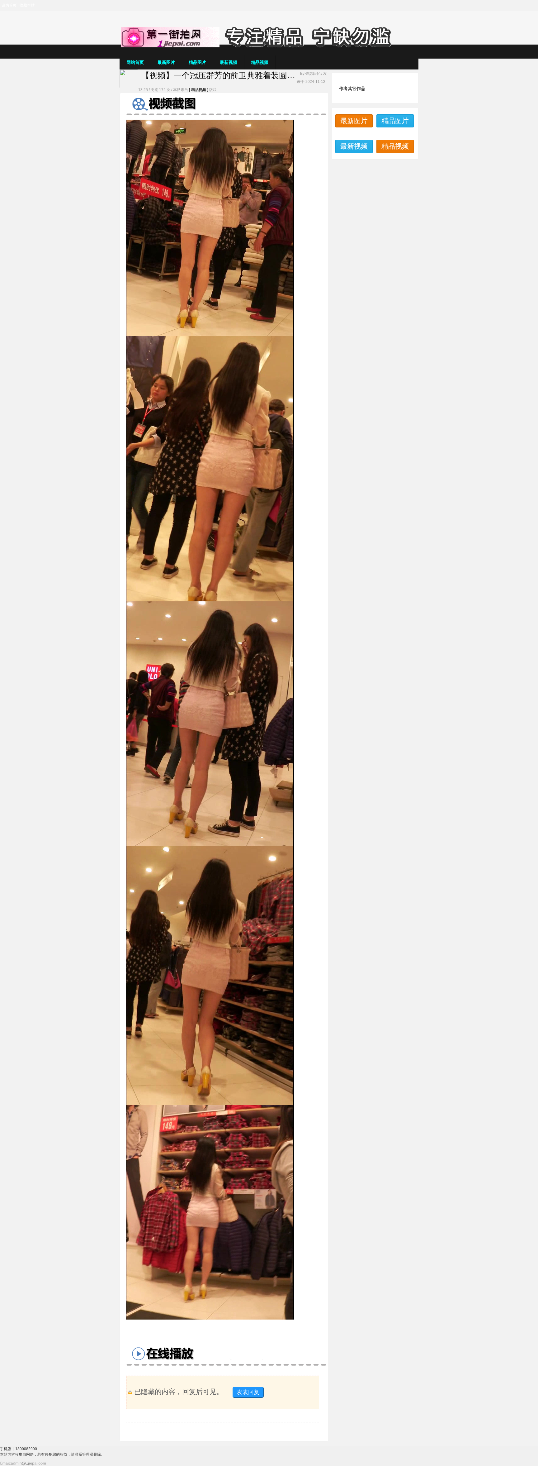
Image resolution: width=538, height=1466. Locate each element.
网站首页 (135, 62)
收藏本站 (27, 5)
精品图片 (197, 62)
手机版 (5, 1449)
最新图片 (166, 62)
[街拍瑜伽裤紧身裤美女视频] (269, 46)
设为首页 (9, 5)
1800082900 (26, 1449)
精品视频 (259, 62)
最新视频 (228, 62)
